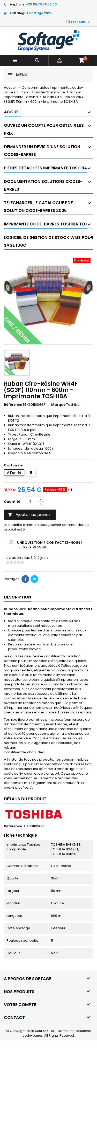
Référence (13, 404)
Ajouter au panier (29, 515)
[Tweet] (34, 579)
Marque (58, 404)
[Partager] (25, 579)
